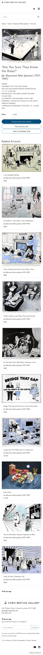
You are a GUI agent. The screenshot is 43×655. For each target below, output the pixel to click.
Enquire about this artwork (21, 121)
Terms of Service (8, 636)
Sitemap (34, 640)
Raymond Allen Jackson (21, 23)
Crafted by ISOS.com (35, 653)
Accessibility (21, 640)
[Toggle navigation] (38, 9)
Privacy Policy (35, 633)
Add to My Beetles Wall (21, 131)
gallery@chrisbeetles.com (10, 610)
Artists (10, 23)
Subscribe (35, 627)
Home (4, 23)
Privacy (28, 640)
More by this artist (21, 126)
